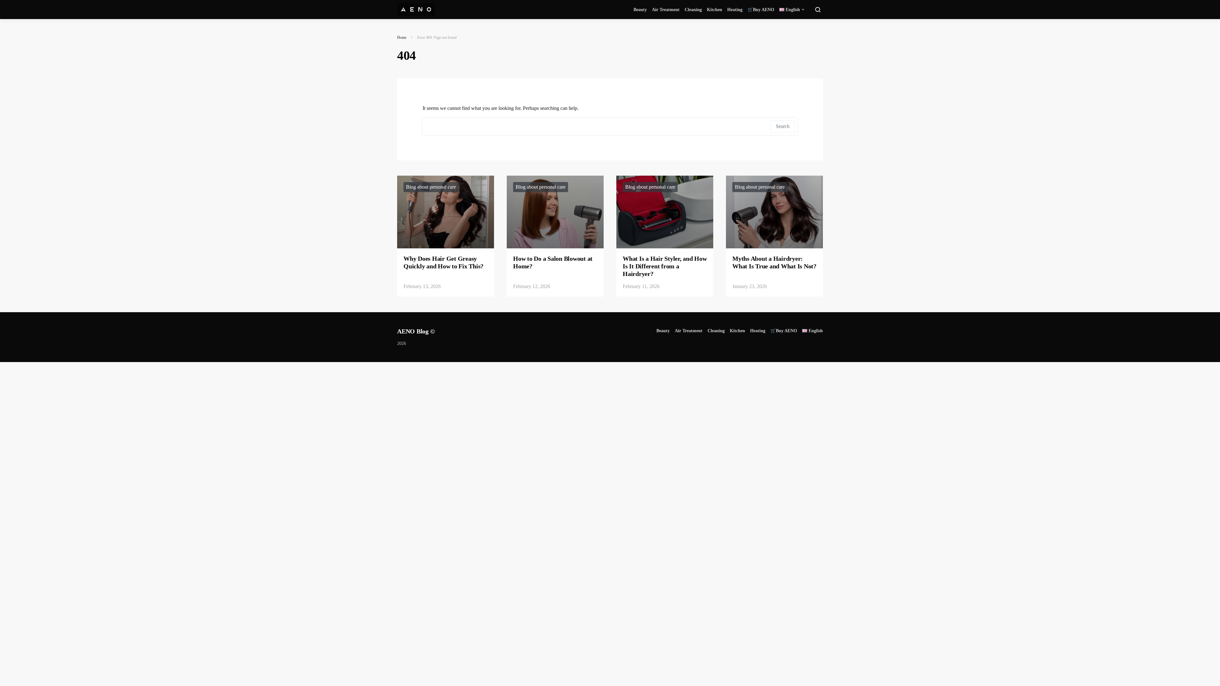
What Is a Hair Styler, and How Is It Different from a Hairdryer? (665, 266)
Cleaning (693, 9)
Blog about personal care (431, 187)
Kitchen (714, 9)
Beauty (640, 9)
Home (401, 37)
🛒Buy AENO (761, 9)
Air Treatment (666, 9)
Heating (734, 9)
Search (783, 126)
